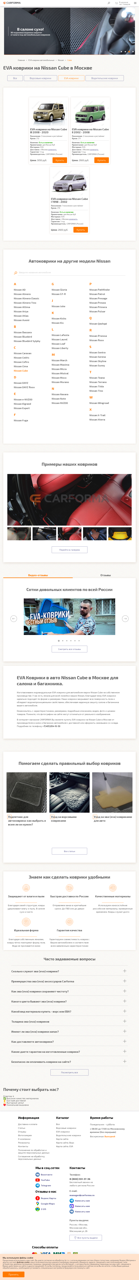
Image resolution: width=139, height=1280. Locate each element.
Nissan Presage (98, 298)
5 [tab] (75, 640)
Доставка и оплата (27, 1124)
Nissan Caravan (22, 353)
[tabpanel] (69, 616)
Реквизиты (24, 1142)
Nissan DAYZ (21, 382)
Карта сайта (62, 1139)
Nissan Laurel (59, 339)
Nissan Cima (21, 366)
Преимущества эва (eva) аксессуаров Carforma (42, 981)
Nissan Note (59, 398)
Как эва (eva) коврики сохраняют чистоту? (40, 991)
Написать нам (82, 1200)
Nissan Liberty (60, 348)
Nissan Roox (96, 340)
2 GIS (43, 1209)
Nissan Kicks (59, 318)
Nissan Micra (59, 368)
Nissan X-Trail (97, 415)
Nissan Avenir (22, 320)
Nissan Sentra (97, 352)
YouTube (45, 1180)
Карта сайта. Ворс (65, 1142)
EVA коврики (63, 1131)
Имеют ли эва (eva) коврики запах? (35, 1031)
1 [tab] (59, 640)
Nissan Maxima (60, 364)
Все (58, 1124)
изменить (52, 149)
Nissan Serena (97, 356)
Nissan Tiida (96, 386)
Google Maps (48, 1203)
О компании (24, 1139)
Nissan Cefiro (21, 361)
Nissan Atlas (21, 315)
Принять (14, 1274)
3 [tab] (67, 640)
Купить (60, 160)
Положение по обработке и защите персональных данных (34, 1151)
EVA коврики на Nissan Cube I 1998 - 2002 (69, 200)
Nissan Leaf (58, 343)
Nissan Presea (97, 302)
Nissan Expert (22, 408)
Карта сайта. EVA (64, 1146)
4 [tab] (71, 640)
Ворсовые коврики (66, 1128)
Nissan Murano (60, 382)
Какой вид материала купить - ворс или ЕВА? (41, 1011)
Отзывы (22, 1131)
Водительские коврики (68, 1135)
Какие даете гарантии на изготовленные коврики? (45, 1051)
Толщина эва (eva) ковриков (30, 1021)
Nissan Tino (96, 390)
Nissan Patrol (97, 293)
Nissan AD (20, 289)
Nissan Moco (59, 377)
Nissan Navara (60, 394)
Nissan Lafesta (60, 335)
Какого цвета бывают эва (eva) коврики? (39, 1001)
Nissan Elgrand (22, 403)
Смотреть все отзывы (69, 649)
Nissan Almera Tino (25, 302)
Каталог (62, 1118)
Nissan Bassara (23, 332)
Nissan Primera (98, 307)
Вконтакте (46, 1174)
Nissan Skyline (97, 361)
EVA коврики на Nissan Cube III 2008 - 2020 (48, 131)
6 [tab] (79, 640)
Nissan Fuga (21, 420)
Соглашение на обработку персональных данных (31, 1157)
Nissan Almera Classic (26, 298)
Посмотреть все (69, 1072)
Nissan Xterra (97, 419)
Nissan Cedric (21, 357)
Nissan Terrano (98, 382)
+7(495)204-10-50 (51, 726)
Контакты (23, 1146)
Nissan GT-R (59, 293)
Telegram (46, 1185)
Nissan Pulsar (97, 311)
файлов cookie (23, 1262)
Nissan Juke (58, 306)
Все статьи (69, 851)
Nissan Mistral (60, 373)
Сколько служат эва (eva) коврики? (35, 971)
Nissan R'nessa (98, 335)
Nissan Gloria (59, 289)
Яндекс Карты (48, 1198)
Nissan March (59, 360)
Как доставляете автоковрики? (32, 1041)
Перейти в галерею (69, 549)
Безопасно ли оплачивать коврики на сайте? (41, 1061)
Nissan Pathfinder (99, 289)
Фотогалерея (25, 1135)
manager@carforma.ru (82, 1195)
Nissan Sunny (97, 365)
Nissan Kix (58, 322)
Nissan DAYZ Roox (24, 387)
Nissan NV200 (60, 402)
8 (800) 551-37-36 (80, 1178)
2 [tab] (63, 640)
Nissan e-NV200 (23, 399)
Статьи (21, 1128)
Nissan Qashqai (98, 323)
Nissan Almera (22, 293)
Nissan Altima (22, 307)
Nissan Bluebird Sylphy (27, 340)
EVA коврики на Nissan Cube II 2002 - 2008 (90, 131)
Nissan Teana (97, 377)
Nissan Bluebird (23, 336)
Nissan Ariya (21, 311)
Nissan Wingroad (99, 402)
